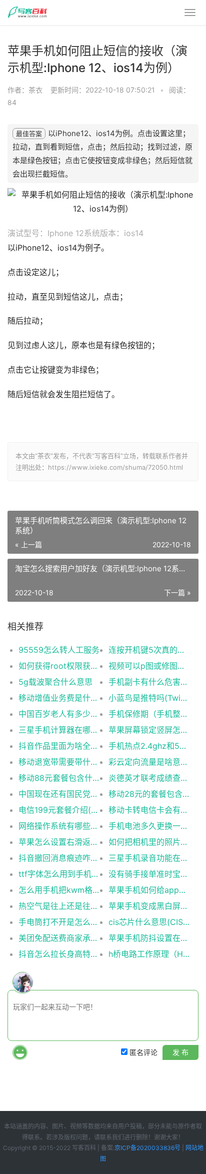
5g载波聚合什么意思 (55, 682)
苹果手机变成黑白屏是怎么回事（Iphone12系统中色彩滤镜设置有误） (149, 906)
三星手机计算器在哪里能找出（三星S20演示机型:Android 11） (59, 730)
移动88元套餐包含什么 (59, 778)
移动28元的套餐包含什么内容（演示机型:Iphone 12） (149, 794)
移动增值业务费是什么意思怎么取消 (59, 698)
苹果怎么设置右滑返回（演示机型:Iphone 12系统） (59, 842)
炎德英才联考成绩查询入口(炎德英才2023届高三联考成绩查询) (149, 778)
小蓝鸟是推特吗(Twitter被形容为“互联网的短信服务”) (149, 698)
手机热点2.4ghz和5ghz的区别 (149, 746)
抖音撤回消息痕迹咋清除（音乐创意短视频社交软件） (59, 858)
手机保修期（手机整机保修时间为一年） (149, 714)
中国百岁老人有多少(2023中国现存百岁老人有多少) (59, 714)
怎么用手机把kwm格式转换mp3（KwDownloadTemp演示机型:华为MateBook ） (59, 890)
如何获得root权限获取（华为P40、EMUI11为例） (59, 666)
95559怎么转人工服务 (59, 650)
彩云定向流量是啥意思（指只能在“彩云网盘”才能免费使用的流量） (149, 762)
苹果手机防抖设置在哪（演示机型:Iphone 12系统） (149, 938)
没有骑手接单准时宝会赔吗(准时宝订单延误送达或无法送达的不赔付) (149, 874)
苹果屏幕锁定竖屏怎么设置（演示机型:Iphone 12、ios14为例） (149, 730)
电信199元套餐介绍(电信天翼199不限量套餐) (59, 810)
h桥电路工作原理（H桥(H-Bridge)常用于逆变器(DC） (149, 954)
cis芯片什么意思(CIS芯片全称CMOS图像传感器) (149, 922)
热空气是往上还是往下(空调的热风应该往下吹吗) (59, 906)
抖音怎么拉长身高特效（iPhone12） (59, 954)
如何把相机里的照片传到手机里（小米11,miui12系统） (149, 842)
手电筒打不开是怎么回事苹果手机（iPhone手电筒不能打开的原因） (59, 922)
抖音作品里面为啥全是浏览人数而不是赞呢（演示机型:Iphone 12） (59, 746)
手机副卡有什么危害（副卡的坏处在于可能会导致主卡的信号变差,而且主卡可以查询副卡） (149, 682)
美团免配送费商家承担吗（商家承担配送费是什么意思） (59, 938)
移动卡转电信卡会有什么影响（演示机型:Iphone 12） (149, 810)
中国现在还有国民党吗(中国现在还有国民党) (59, 794)
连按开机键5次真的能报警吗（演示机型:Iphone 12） (149, 650)
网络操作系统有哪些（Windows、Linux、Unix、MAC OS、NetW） (59, 826)
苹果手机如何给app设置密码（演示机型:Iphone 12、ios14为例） (149, 890)
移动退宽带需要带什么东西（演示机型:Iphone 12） (59, 762)
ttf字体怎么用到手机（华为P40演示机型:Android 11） (59, 874)
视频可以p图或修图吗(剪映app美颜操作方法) (149, 666)
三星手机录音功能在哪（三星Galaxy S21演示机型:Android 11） (149, 858)
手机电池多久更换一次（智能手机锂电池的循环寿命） (149, 826)
